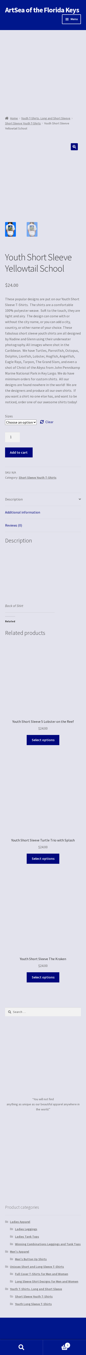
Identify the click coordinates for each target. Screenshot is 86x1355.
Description (14, 499)
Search (21, 1347)
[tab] (43, 499)
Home (14, 118)
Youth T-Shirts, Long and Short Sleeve (45, 118)
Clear (49, 422)
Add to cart (19, 452)
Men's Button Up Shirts (31, 1259)
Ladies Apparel (20, 1222)
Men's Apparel (19, 1252)
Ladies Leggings (26, 1229)
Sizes (9, 416)
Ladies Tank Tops (27, 1237)
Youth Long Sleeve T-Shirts (33, 1304)
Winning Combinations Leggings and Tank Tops (48, 1244)
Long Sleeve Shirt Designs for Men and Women (46, 1281)
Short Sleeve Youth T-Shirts (23, 123)
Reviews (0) (13, 525)
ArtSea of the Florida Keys (42, 10)
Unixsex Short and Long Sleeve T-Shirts (37, 1267)
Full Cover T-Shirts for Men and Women (41, 1274)
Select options (43, 740)
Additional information (22, 512)
